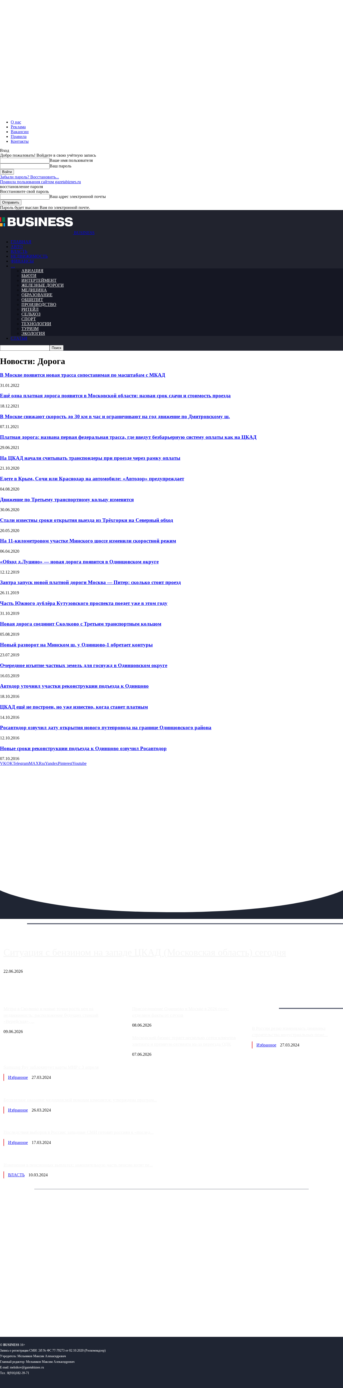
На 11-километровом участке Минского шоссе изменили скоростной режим (88, 541)
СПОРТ (28, 319)
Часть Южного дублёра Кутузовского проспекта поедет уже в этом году (83, 603)
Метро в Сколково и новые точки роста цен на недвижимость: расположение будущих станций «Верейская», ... (50, 1015)
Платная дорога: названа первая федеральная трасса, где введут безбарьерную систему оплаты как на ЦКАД (128, 437)
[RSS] (21, 1315)
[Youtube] (82, 1315)
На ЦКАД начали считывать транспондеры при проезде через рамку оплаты (90, 458)
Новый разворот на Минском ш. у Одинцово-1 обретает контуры (76, 645)
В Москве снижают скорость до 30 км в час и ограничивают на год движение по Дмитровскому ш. (115, 416)
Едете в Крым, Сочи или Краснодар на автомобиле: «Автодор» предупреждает (92, 478)
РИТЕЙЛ (30, 309)
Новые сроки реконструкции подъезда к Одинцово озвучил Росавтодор (83, 748)
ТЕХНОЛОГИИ (36, 323)
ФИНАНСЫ (22, 261)
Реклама (18, 127)
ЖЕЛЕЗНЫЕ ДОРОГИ (42, 285)
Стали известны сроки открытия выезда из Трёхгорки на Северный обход (86, 520)
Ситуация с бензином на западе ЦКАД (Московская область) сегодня (144, 952)
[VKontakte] (52, 1315)
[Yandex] (67, 1315)
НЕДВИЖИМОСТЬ (29, 256)
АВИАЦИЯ (32, 270)
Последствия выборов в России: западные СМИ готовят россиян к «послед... (78, 1132)
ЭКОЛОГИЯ (33, 333)
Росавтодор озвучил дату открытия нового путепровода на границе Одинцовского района (105, 727)
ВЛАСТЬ (19, 251)
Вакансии (20, 131)
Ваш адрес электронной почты (78, 196)
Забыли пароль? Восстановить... (29, 177)
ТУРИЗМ (30, 328)
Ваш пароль (60, 166)
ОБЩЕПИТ (32, 299)
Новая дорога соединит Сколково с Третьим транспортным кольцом (80, 624)
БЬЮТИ (28, 275)
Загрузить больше (268, 1002)
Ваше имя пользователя (71, 160)
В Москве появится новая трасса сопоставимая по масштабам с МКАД (82, 375)
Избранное (266, 1045)
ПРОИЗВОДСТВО (38, 304)
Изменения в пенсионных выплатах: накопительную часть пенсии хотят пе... (78, 1165)
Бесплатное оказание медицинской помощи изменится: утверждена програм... (80, 1099)
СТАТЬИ (19, 338)
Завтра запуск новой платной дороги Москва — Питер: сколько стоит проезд (90, 582)
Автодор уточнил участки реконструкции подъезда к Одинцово (74, 686)
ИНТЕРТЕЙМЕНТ (39, 280)
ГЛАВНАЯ (21, 242)
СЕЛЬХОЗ (30, 314)
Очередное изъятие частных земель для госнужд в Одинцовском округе (83, 665)
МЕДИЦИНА (34, 290)
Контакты (20, 141)
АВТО (17, 246)
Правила (19, 136)
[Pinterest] (6, 1315)
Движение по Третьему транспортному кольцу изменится (67, 499)
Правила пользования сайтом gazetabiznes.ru (40, 181)
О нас (16, 122)
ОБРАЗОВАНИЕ (37, 295)
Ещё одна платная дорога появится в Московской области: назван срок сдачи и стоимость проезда (115, 395)
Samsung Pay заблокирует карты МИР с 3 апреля (51, 1067)
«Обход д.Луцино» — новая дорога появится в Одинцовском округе (79, 561)
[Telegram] (37, 1315)
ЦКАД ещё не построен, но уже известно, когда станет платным (74, 707)
